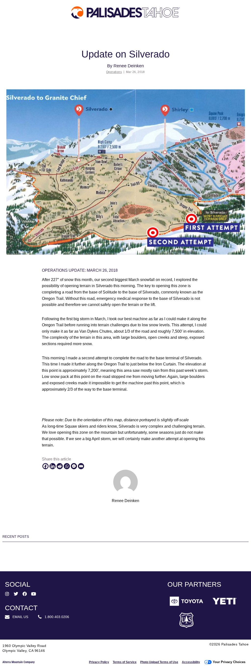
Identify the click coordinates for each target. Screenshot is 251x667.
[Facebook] (45, 466)
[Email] (81, 466)
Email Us (19, 617)
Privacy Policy (99, 662)
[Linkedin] (53, 466)
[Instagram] (7, 594)
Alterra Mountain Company (18, 662)
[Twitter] (16, 594)
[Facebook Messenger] (74, 466)
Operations (114, 72)
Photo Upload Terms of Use (159, 662)
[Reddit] (60, 466)
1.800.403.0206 (55, 617)
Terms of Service (125, 662)
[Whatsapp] (67, 466)
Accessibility (191, 662)
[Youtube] (33, 594)
